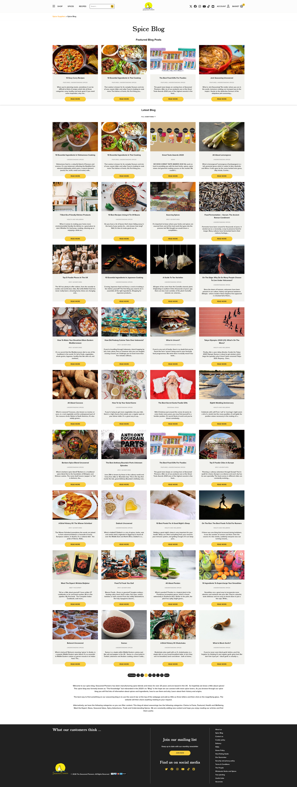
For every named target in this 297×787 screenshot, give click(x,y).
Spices (71, 6)
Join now (180, 753)
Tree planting (220, 775)
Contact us (219, 736)
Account (221, 6)
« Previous (132, 675)
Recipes (82, 6)
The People (219, 768)
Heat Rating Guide (222, 754)
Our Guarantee (220, 757)
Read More (75, 99)
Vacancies (219, 782)
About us (218, 729)
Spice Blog (219, 733)
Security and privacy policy (225, 761)
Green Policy (220, 750)
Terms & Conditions (222, 764)
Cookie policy (220, 740)
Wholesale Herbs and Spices (225, 771)
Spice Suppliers (59, 16)
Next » (167, 675)
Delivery (218, 743)
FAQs (217, 747)
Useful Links (219, 778)
